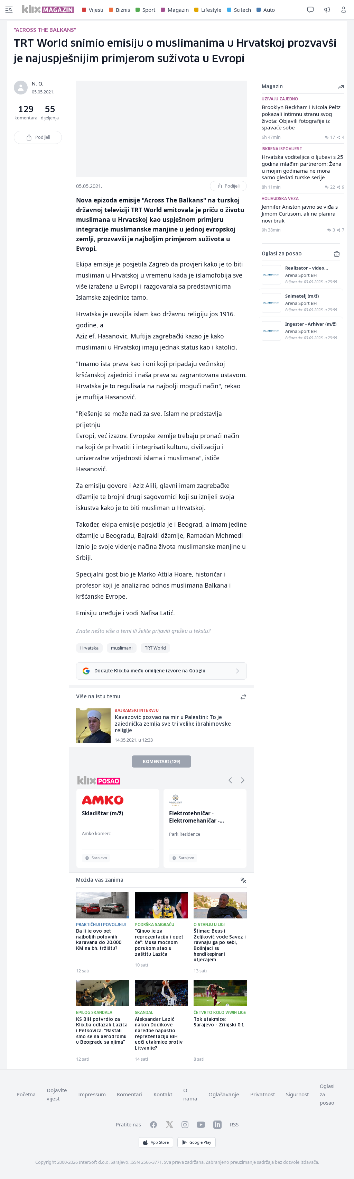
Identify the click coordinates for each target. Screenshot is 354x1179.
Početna (26, 1094)
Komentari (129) (161, 761)
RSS (234, 1124)
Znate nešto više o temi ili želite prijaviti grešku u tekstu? (143, 631)
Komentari (129, 1094)
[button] (230, 780)
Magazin (178, 9)
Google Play (200, 1142)
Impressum (92, 1094)
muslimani (121, 648)
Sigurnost (297, 1094)
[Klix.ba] (48, 9)
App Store (160, 1142)
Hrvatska (89, 648)
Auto (269, 9)
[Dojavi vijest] (327, 9)
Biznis (123, 9)
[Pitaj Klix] (310, 9)
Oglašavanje (223, 1094)
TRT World (155, 648)
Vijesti (96, 9)
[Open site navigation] (9, 9)
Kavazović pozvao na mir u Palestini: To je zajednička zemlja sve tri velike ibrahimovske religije (173, 724)
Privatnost (262, 1094)
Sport (148, 9)
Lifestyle (211, 9)
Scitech (242, 9)
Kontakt (162, 1094)
